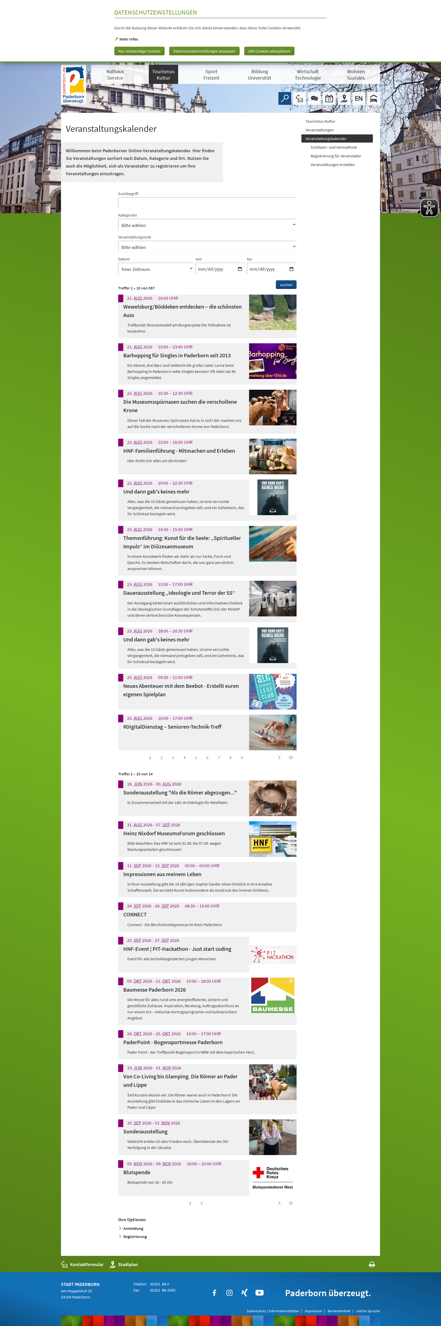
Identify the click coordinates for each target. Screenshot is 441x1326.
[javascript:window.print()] (367, 1265)
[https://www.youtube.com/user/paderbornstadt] (259, 1293)
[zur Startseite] (73, 85)
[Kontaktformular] (299, 98)
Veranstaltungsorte (134, 236)
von (198, 258)
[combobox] (207, 199)
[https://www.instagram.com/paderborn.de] (229, 1293)
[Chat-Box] (314, 98)
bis (249, 258)
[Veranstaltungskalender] (329, 98)
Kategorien (127, 215)
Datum (124, 258)
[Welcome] (358, 98)
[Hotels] (373, 98)
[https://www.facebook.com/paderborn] (214, 1293)
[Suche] (284, 98)
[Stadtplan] (344, 98)
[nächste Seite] (279, 757)
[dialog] (220, 31)
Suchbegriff (128, 193)
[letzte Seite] (291, 757)
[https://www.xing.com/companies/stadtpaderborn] (244, 1293)
